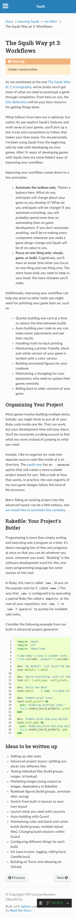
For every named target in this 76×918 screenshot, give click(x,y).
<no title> (50, 21)
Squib (41, 6)
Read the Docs (20, 910)
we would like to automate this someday (35, 510)
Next (61, 877)
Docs (9, 21)
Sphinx (26, 906)
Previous (18, 877)
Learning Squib (28, 21)
